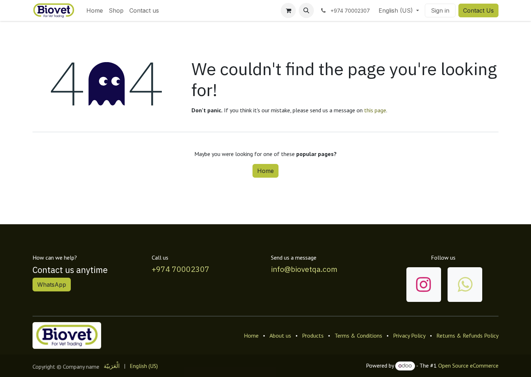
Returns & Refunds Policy (467, 335)
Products (313, 335)
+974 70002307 (181, 269)
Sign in (440, 10)
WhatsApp (51, 284)
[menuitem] (94, 10)
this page (375, 110)
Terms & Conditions (358, 335)
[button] (306, 10)
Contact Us (478, 10)
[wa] (465, 284)
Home (265, 170)
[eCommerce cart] (288, 10)
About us (280, 335)
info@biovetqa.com (304, 269)
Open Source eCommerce (468, 365)
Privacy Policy (409, 335)
